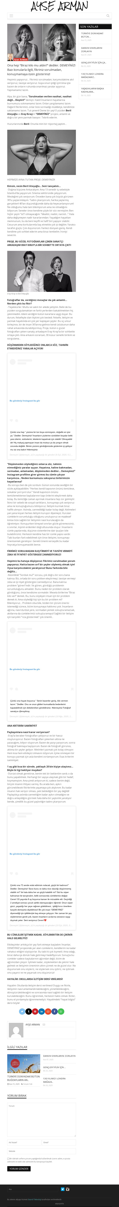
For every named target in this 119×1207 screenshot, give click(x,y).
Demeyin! (14, 455)
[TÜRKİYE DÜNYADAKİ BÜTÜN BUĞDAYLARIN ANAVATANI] (26, 1063)
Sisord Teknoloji (34, 1199)
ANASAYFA (59, 1203)
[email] (44, 1024)
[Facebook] (54, 1011)
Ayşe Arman (33, 1024)
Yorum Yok (27, 1084)
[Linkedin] (41, 1011)
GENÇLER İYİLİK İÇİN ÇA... (93, 62)
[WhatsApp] (61, 1011)
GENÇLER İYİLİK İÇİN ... (54, 1067)
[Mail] (48, 1011)
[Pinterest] (35, 1011)
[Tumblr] (28, 1011)
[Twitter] (22, 1011)
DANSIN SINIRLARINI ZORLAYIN (59, 1055)
